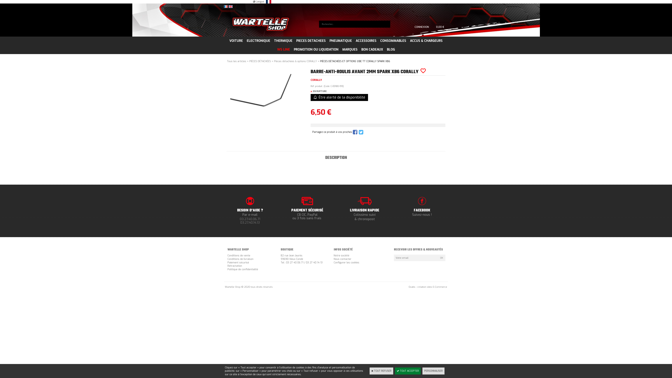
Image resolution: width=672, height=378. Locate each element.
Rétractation (234, 266)
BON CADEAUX (372, 49)
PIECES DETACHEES (311, 41)
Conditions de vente (238, 255)
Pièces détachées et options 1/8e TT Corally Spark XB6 (355, 61)
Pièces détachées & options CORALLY (295, 61)
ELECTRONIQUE (258, 41)
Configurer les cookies (346, 262)
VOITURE (236, 41)
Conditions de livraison (240, 259)
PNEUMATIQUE (341, 41)
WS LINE (283, 49)
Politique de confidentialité (242, 269)
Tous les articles (236, 61)
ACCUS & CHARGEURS (426, 41)
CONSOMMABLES (393, 41)
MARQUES (350, 49)
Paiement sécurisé (238, 262)
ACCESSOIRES (366, 41)
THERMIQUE (283, 41)
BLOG (391, 49)
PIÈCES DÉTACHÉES (260, 61)
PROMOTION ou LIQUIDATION (316, 49)
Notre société (341, 255)
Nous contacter (342, 259)
